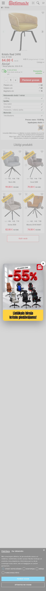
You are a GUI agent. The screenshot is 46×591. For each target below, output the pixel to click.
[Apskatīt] (23, 292)
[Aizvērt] (43, 263)
